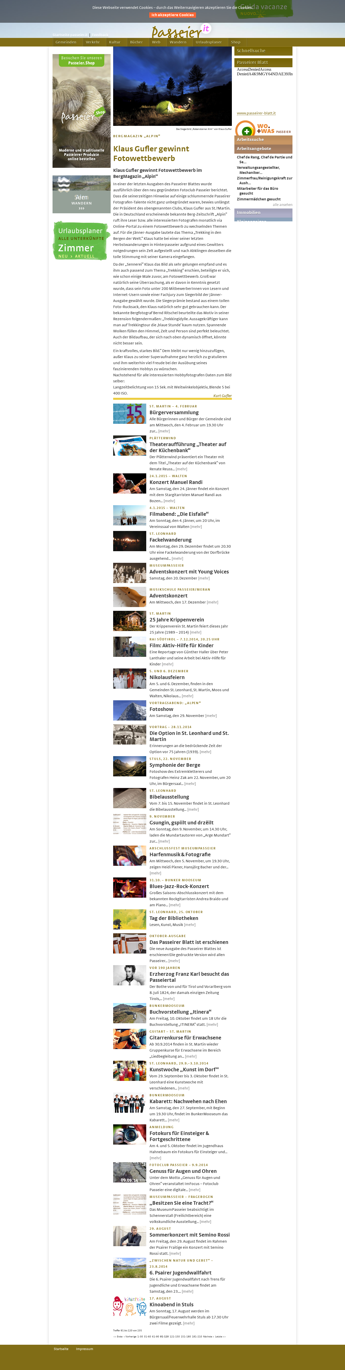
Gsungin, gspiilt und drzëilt (182, 822)
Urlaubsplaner (209, 42)
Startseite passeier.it (70, 35)
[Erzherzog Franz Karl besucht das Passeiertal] (129, 984)
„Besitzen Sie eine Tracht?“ (181, 1203)
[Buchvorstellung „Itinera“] (129, 1022)
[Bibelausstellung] (129, 807)
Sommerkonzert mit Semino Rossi (190, 1235)
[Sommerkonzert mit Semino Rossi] (129, 1245)
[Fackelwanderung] (129, 550)
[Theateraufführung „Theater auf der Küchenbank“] (129, 454)
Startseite (61, 1349)
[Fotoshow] (129, 719)
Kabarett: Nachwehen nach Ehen (188, 1101)
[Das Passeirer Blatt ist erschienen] (129, 952)
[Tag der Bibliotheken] (129, 928)
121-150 (175, 1336)
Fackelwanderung (171, 540)
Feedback (100, 35)
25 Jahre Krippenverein (177, 619)
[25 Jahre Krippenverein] (129, 630)
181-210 (197, 1336)
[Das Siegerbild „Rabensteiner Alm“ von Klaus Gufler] (172, 125)
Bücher (136, 42)
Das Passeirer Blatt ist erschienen (189, 942)
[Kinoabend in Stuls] (129, 1315)
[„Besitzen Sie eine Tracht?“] (129, 1213)
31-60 (147, 1336)
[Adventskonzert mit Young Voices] (129, 582)
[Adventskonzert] (129, 606)
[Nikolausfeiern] (129, 687)
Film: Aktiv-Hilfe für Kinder (182, 645)
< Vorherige (130, 1336)
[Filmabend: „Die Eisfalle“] (129, 524)
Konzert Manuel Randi (176, 482)
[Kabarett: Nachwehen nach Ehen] (129, 1111)
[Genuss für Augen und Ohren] (129, 1181)
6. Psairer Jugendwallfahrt (181, 1272)
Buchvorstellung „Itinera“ (180, 1012)
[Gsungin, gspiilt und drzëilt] (129, 833)
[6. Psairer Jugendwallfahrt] (129, 1277)
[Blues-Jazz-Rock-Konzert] (129, 896)
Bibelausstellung (169, 797)
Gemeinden (66, 42)
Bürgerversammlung (174, 412)
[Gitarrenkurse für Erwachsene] (129, 1048)
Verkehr (93, 42)
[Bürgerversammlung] (129, 423)
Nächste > (208, 1336)
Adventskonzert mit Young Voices (189, 571)
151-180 (186, 1336)
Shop (235, 42)
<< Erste (117, 1336)
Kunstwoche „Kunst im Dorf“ (184, 1069)
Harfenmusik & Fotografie (180, 854)
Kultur (114, 42)
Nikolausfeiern (167, 677)
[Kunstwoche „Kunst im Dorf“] (129, 1080)
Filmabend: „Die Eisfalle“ (179, 514)
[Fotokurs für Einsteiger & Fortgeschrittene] (129, 1143)
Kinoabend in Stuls (171, 1304)
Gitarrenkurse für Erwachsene (185, 1037)
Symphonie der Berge (175, 765)
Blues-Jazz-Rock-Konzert (179, 886)
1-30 (140, 1336)
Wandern (178, 42)
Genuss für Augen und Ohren (183, 1171)
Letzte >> (220, 1336)
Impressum (84, 1349)
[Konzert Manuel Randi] (129, 492)
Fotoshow (161, 709)
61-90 (155, 1336)
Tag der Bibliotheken (174, 918)
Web (156, 42)
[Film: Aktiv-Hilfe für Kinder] (129, 656)
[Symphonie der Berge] (129, 775)
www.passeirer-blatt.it (256, 113)
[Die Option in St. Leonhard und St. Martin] (129, 743)
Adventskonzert (169, 595)
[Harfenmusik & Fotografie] (129, 865)
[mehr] (164, 431)
